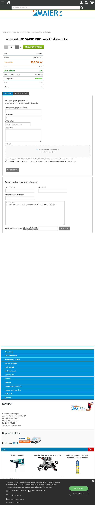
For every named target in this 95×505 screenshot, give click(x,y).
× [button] (93, 481)
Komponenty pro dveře (13, 386)
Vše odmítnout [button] (78, 494)
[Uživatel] (81, 3)
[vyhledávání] (86, 3)
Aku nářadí (9, 352)
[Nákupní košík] (92, 3)
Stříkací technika (11, 363)
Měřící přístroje (10, 371)
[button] (33, 499)
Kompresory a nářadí (12, 359)
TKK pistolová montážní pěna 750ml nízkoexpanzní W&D (77, 456)
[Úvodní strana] (8, 3)
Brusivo (8, 378)
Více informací (71, 161)
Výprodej (8, 398)
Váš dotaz (7, 93)
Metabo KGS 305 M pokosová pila (47, 455)
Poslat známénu (21, 93)
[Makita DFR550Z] (17, 464)
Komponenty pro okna (13, 390)
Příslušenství (9, 375)
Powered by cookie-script (13, 502)
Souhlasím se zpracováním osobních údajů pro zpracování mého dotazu (37, 161)
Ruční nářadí (9, 367)
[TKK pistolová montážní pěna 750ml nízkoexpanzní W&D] (77, 466)
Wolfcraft (8, 394)
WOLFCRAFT (38, 58)
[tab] (7, 93)
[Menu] (2, 3)
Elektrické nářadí (11, 356)
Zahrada (8, 382)
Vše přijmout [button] (78, 488)
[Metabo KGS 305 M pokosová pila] (47, 464)
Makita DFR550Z (17, 455)
